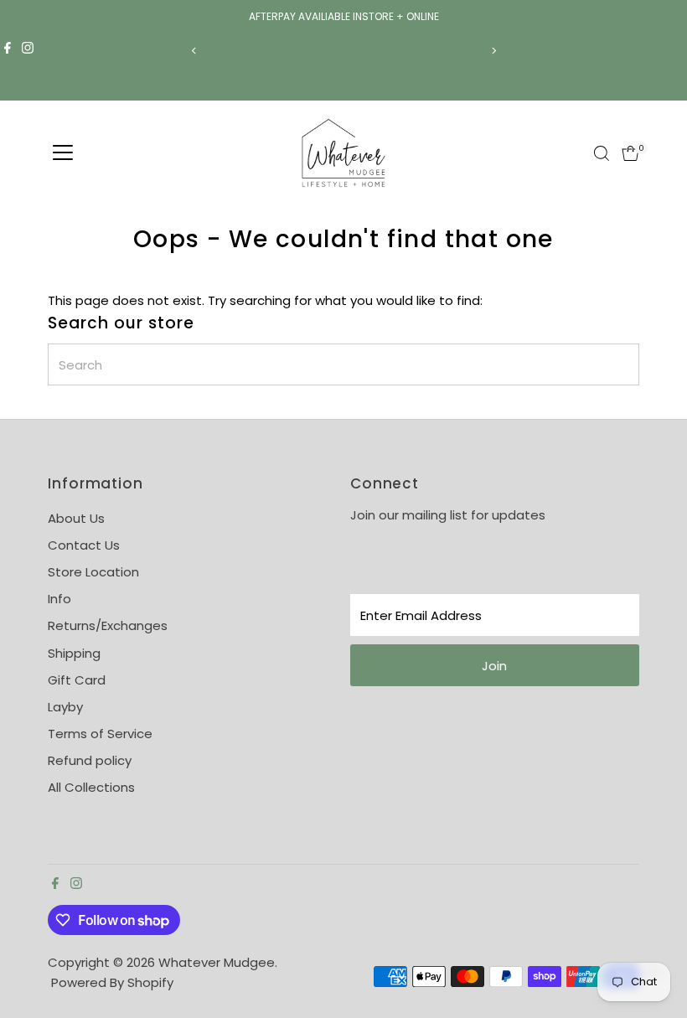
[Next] (493, 51)
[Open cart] (630, 153)
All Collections (91, 787)
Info (59, 598)
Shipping (74, 653)
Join (494, 665)
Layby (65, 707)
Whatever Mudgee (216, 962)
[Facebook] (7, 50)
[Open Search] (601, 153)
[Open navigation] (63, 153)
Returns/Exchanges (108, 625)
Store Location (93, 572)
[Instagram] (28, 50)
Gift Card (77, 680)
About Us (76, 518)
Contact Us (84, 545)
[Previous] (194, 51)
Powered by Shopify (112, 982)
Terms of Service (100, 733)
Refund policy (90, 760)
